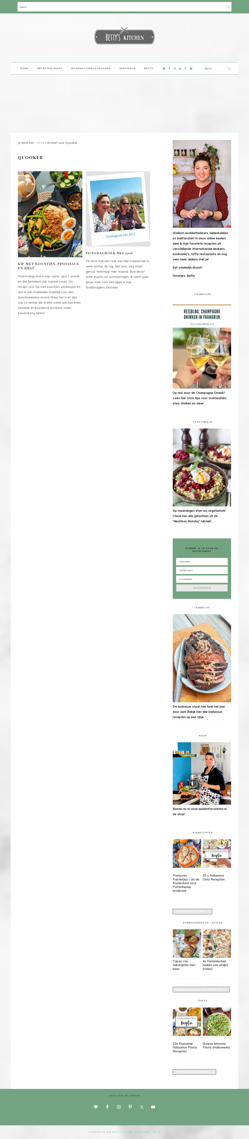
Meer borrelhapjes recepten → (201, 989)
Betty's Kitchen (124, 36)
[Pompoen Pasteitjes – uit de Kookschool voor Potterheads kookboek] (187, 854)
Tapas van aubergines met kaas (184, 965)
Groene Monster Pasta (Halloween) (216, 1045)
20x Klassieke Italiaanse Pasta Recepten (185, 1047)
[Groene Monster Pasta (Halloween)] (217, 1022)
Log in (156, 1132)
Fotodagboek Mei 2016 (109, 253)
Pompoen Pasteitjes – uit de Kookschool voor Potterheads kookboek (186, 883)
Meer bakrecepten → (192, 911)
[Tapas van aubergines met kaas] (187, 957)
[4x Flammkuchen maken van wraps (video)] (217, 957)
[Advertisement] (124, 103)
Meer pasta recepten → (194, 1072)
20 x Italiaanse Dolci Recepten (214, 877)
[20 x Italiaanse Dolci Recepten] (217, 854)
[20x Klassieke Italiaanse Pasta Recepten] (187, 1022)
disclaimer (142, 1132)
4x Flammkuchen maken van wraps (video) (215, 965)
